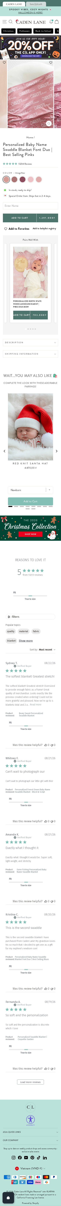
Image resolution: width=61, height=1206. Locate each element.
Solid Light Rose (38, 179)
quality (10, 631)
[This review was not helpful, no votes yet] (52, 745)
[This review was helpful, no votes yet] (46, 745)
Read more (35, 704)
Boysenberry (22, 179)
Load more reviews (30, 1082)
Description (14, 342)
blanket (11, 640)
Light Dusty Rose (14, 179)
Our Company (10, 1140)
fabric (36, 631)
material (23, 631)
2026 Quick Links (12, 1132)
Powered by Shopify (30, 1203)
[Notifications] (51, 21)
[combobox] (42, 649)
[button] (30, 62)
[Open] (8, 1197)
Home (29, 137)
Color (14, 173)
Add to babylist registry (44, 228)
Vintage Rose (6, 179)
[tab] (14, 4)
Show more (26, 640)
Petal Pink (30, 179)
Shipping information (22, 354)
